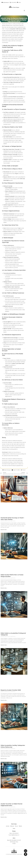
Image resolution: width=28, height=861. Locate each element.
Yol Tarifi (19, 2)
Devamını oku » (4, 529)
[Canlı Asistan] (25, 854)
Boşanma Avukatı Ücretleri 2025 (11, 690)
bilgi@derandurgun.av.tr (6, 2)
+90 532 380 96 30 (13, 2)
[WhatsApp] (25, 850)
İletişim (14, 828)
